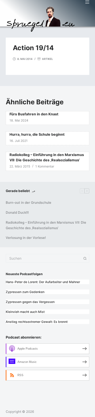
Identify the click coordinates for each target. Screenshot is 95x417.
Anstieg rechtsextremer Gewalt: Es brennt (37, 322)
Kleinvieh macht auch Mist (25, 312)
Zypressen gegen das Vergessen (30, 302)
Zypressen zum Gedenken (25, 292)
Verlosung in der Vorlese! (26, 238)
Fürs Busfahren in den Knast (34, 114)
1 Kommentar (44, 166)
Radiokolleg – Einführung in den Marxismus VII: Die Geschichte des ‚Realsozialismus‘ (46, 225)
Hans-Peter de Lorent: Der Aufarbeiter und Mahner (43, 282)
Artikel (47, 59)
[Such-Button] (85, 258)
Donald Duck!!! (17, 212)
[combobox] (43, 258)
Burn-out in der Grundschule (28, 202)
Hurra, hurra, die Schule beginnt (37, 134)
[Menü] (87, 2)
